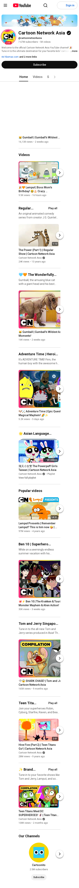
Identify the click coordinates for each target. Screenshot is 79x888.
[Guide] (5, 5)
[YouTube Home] (22, 5)
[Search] (45, 5)
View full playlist (27, 477)
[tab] (23, 77)
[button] (8, 37)
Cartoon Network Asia (30, 258)
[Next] (59, 172)
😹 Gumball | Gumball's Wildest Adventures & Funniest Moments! (40, 137)
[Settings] (53, 5)
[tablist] (39, 77)
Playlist (51, 474)
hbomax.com (11, 57)
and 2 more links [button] (28, 57)
